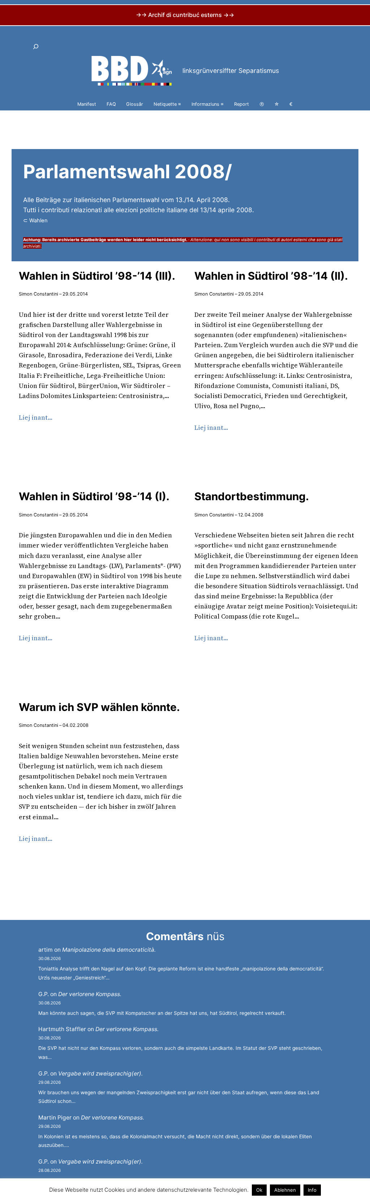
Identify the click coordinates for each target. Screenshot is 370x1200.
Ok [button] (259, 1190)
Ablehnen (285, 1190)
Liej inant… (36, 417)
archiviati (31, 246)
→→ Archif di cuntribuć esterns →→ (185, 14)
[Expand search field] (36, 47)
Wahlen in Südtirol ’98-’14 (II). (271, 275)
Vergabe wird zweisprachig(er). (100, 1073)
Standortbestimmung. (251, 496)
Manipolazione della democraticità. (109, 949)
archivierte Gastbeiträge (81, 239)
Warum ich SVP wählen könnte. (99, 707)
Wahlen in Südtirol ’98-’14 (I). (94, 496)
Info (312, 1190)
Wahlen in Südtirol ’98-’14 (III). (97, 275)
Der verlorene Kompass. (89, 994)
